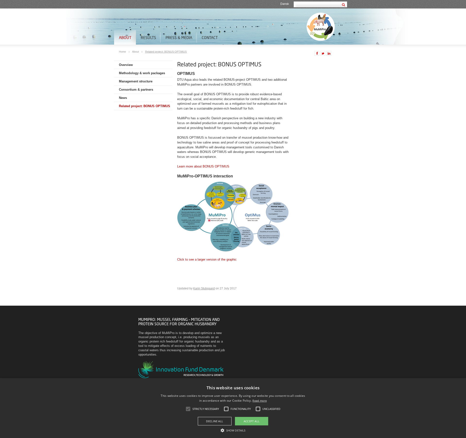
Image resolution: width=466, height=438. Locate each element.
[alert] (233, 408)
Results (148, 37)
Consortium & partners (136, 89)
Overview (126, 65)
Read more (259, 400)
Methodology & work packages (142, 73)
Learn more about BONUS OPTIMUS (203, 166)
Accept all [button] (252, 421)
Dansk (284, 4)
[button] (233, 430)
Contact (210, 37)
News (123, 98)
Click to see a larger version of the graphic (207, 259)
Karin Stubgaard (204, 288)
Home (123, 51)
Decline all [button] (214, 421)
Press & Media (179, 37)
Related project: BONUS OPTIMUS (166, 51)
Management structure (135, 81)
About (125, 37)
